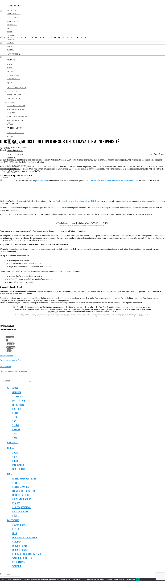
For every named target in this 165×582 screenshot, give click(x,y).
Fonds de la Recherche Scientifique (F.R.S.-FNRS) (76, 201)
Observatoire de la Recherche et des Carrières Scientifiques (114, 181)
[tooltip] (9, 337)
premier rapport (41, 181)
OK (138, 579)
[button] (28, 178)
